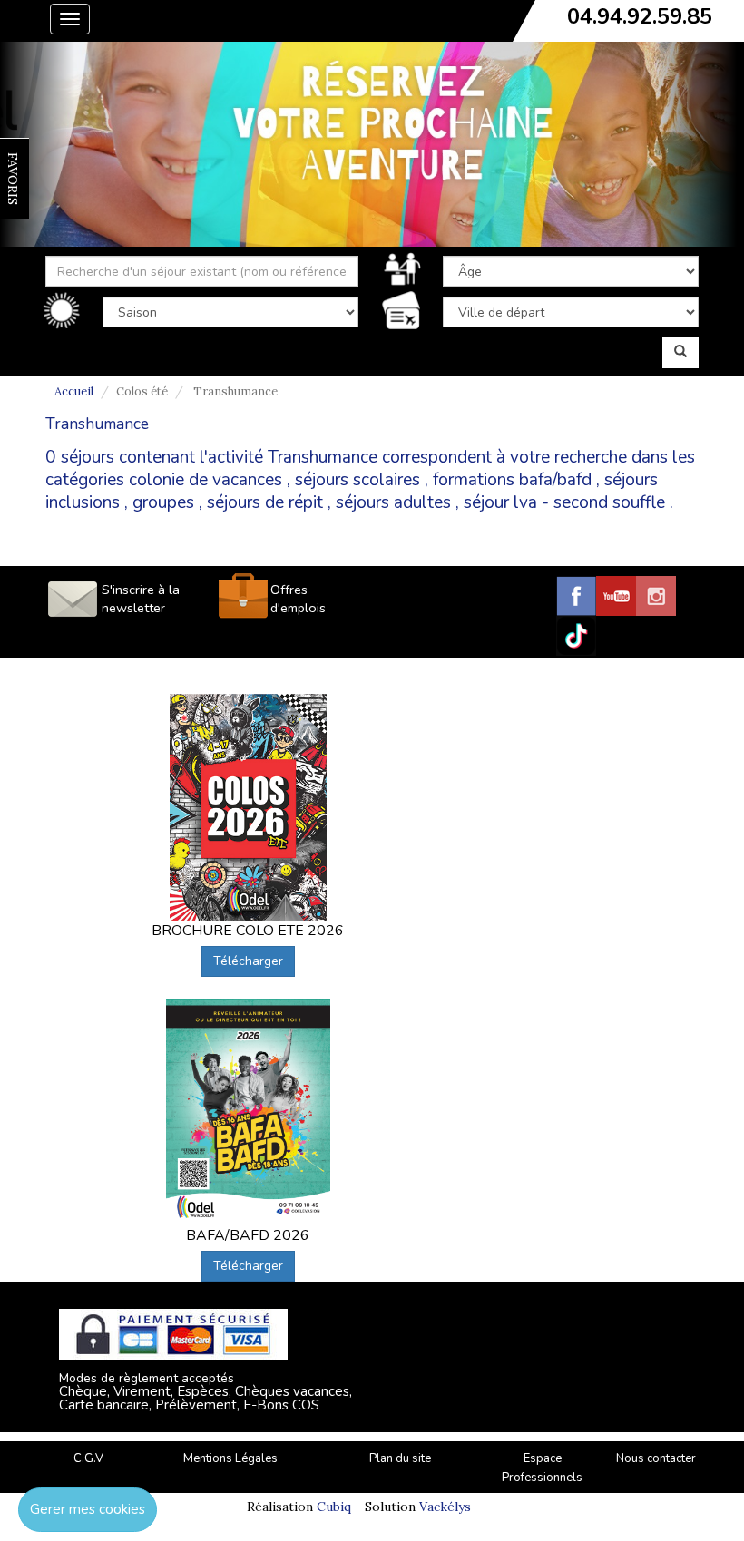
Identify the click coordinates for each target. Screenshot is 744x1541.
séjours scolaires (357, 480)
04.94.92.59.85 (639, 16)
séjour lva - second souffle (564, 502)
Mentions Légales (230, 1458)
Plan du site (400, 1458)
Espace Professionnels (542, 1468)
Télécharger (248, 961)
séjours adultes (393, 502)
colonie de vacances (205, 480)
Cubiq (334, 1506)
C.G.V (88, 1458)
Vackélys (445, 1506)
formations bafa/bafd (512, 480)
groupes (163, 502)
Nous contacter (656, 1458)
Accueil (73, 391)
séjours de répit (265, 502)
